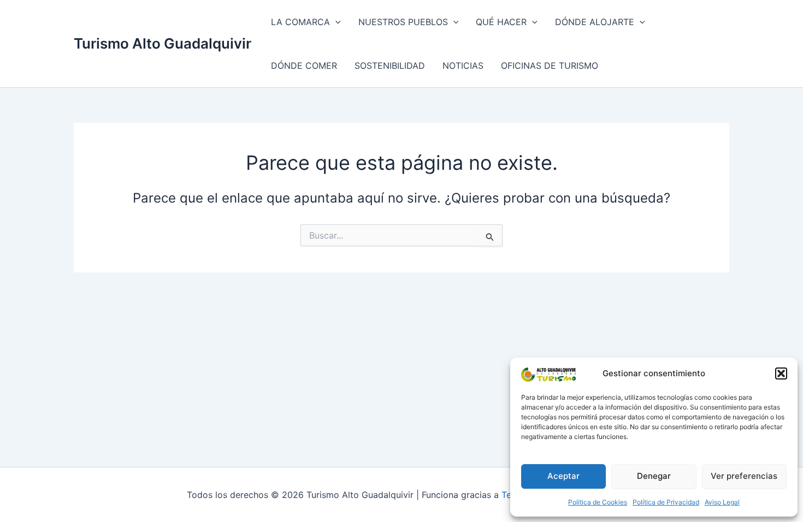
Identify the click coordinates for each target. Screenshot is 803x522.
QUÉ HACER (501, 21)
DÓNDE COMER (304, 65)
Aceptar (563, 476)
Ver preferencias (744, 476)
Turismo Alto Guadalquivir (162, 43)
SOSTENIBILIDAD (390, 65)
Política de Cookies (597, 502)
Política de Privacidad (666, 502)
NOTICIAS (462, 65)
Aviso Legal (722, 502)
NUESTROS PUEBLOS (403, 21)
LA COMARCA (300, 21)
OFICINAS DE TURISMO (549, 65)
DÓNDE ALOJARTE (594, 21)
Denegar (654, 476)
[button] (781, 373)
